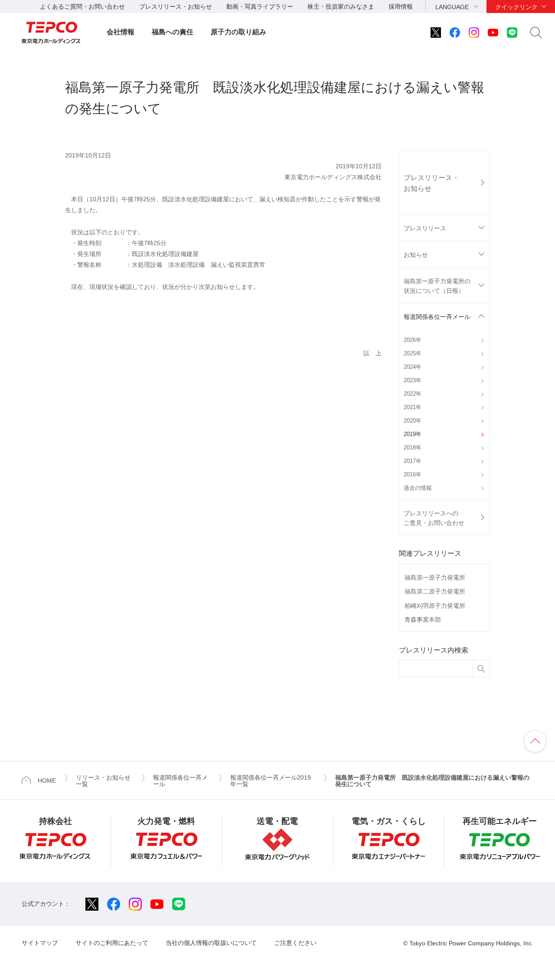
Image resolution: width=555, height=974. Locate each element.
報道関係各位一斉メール (437, 316)
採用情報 (400, 6)
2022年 (412, 394)
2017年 (412, 461)
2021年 (412, 407)
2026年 (412, 340)
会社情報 (120, 32)
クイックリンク (516, 6)
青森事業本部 (423, 619)
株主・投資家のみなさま (340, 6)
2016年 (412, 475)
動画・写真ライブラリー (259, 6)
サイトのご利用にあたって (111, 942)
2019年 (412, 434)
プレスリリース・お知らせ (175, 6)
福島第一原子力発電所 (435, 577)
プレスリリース (425, 228)
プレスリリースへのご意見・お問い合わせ (434, 518)
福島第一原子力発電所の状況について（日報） (437, 286)
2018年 (412, 448)
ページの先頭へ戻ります (535, 741)
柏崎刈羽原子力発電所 (435, 605)
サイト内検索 (536, 32)
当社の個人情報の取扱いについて (211, 942)
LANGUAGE (452, 6)
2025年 (412, 354)
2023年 (412, 380)
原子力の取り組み (238, 32)
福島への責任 (172, 32)
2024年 (412, 367)
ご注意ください (295, 942)
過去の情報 (418, 488)
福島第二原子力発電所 (435, 591)
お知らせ (416, 254)
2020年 (412, 421)
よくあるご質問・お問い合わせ (82, 6)
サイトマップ (40, 942)
